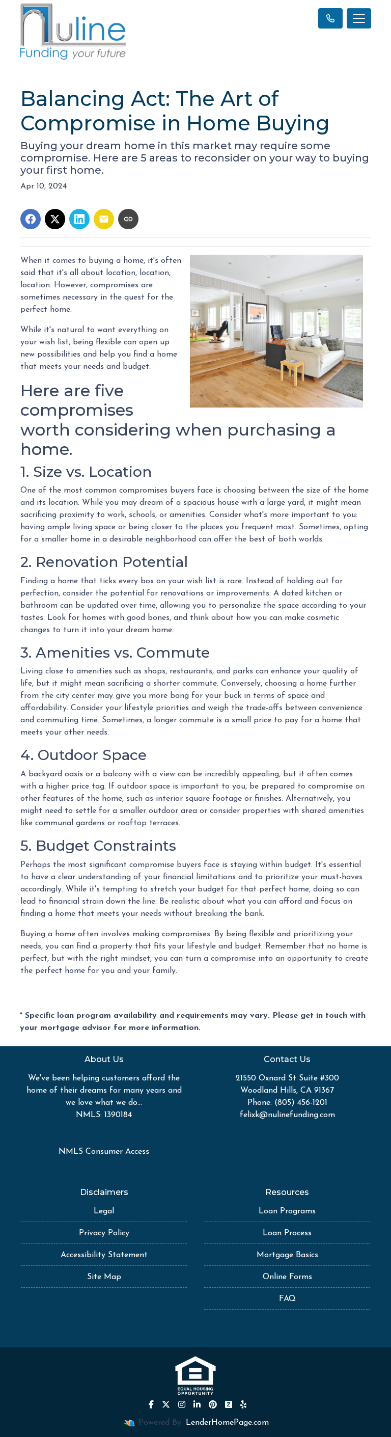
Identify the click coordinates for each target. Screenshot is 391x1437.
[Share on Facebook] (30, 219)
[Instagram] (181, 1404)
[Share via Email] (104, 219)
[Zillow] (228, 1404)
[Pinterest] (213, 1404)
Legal (104, 1211)
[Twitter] (166, 1404)
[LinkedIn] (197, 1404)
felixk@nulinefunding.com (287, 1115)
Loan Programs (287, 1211)
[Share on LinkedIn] (79, 219)
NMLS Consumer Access (104, 1152)
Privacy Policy (104, 1233)
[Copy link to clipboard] (128, 219)
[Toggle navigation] (359, 18)
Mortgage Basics (287, 1255)
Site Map (104, 1277)
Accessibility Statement (104, 1255)
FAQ (287, 1299)
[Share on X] (55, 219)
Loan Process (287, 1233)
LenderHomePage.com (227, 1423)
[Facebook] (151, 1404)
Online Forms (287, 1277)
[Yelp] (243, 1404)
